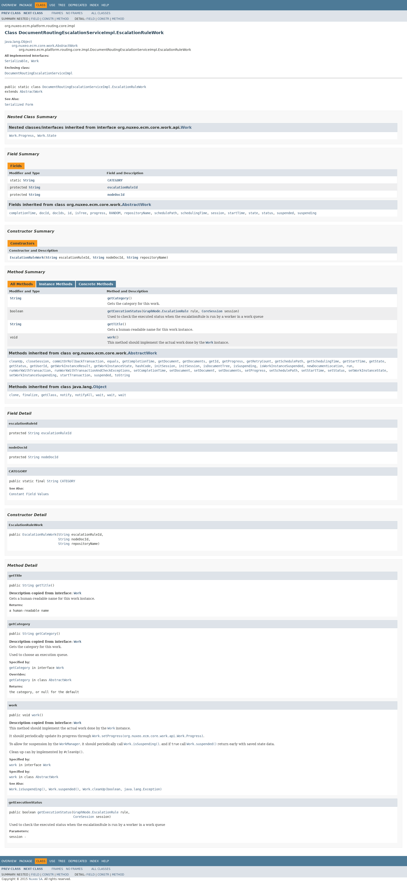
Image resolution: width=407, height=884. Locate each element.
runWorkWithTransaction (30, 370)
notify (65, 395)
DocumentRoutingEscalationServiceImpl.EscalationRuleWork (94, 87)
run (349, 366)
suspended (285, 213)
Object (100, 387)
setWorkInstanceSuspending (32, 375)
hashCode (143, 366)
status (267, 213)
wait (99, 395)
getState (376, 361)
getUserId (38, 366)
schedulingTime (194, 213)
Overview (8, 5)
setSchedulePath (283, 370)
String (28, 180)
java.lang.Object (18, 42)
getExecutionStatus (124, 311)
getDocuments (194, 361)
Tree (61, 5)
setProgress (255, 370)
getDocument (168, 361)
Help (105, 5)
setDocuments (229, 370)
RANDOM (114, 213)
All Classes (100, 13)
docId (44, 213)
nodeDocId (115, 195)
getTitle (114, 324)
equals (112, 361)
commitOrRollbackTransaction (78, 361)
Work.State (46, 135)
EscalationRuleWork (27, 257)
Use (52, 5)
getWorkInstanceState (113, 366)
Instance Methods (55, 284)
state (253, 213)
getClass (48, 395)
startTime (236, 213)
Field (35, 18)
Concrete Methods (96, 284)
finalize (29, 395)
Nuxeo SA (35, 879)
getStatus (17, 366)
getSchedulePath (289, 361)
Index (94, 5)
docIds (58, 213)
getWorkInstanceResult (70, 366)
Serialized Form (19, 104)
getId (213, 361)
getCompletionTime (138, 361)
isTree (80, 213)
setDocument (179, 370)
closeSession (37, 361)
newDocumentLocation (325, 366)
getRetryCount (259, 361)
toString (122, 375)
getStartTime (354, 361)
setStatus (336, 370)
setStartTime (312, 370)
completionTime (22, 213)
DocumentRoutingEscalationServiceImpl (39, 73)
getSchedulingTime (323, 361)
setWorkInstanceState (367, 370)
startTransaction (75, 375)
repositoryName (137, 213)
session (217, 213)
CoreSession (212, 311)
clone (14, 395)
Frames (57, 13)
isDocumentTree (216, 366)
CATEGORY (114, 180)
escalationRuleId (122, 187)
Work (35, 61)
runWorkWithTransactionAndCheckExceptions (92, 370)
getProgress (232, 361)
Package (25, 5)
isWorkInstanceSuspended (281, 366)
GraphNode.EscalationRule (165, 311)
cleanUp (15, 361)
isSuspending (244, 366)
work (111, 337)
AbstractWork (31, 91)
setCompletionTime (150, 370)
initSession (164, 366)
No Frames (74, 13)
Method (63, 18)
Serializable (16, 61)
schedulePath (165, 213)
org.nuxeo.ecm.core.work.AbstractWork (45, 46)
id (69, 213)
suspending (306, 213)
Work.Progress (21, 135)
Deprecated (77, 5)
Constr (48, 18)
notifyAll (83, 395)
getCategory (117, 298)
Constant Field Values (29, 494)
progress (97, 213)
